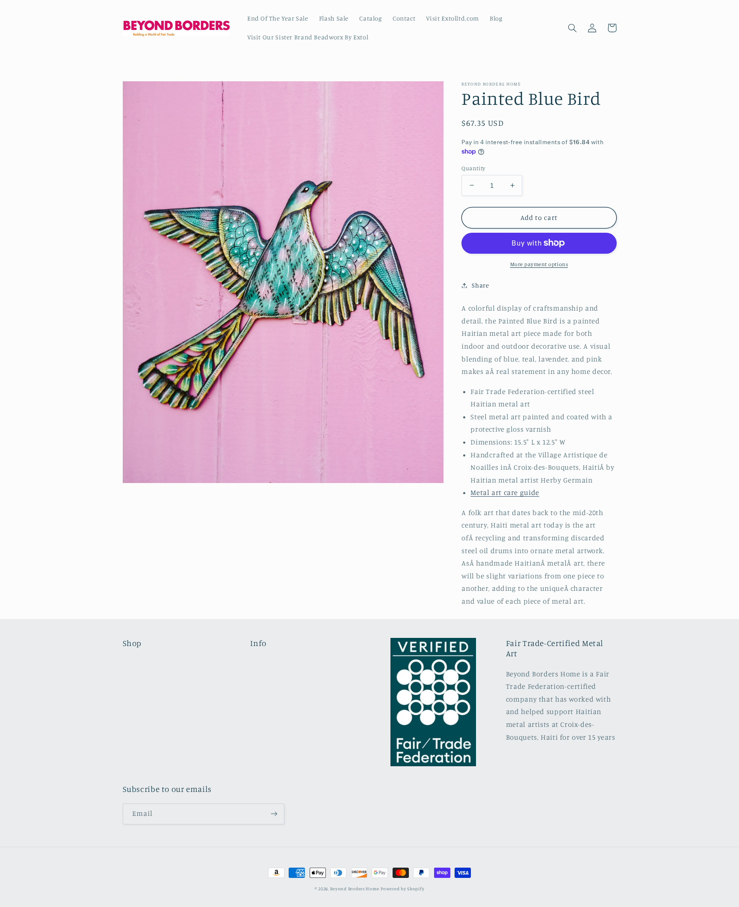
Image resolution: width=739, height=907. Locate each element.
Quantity (473, 167)
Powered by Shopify (402, 888)
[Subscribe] (274, 813)
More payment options (539, 264)
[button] (572, 28)
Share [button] (480, 285)
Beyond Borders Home (354, 888)
